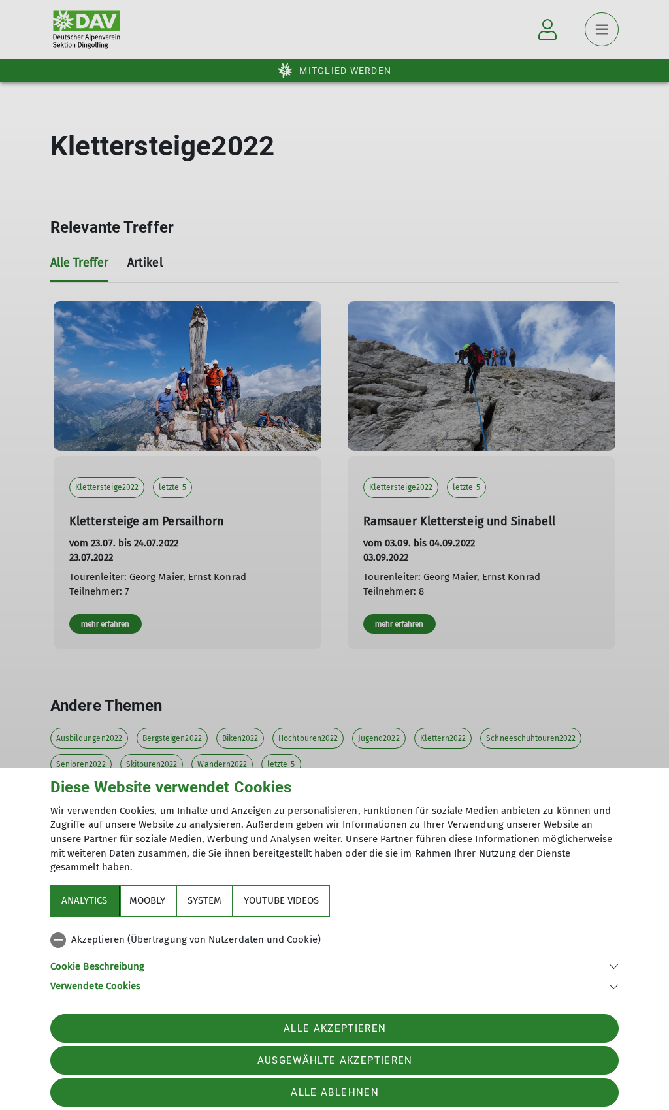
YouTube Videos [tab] (281, 900)
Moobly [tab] (147, 900)
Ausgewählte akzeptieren (335, 1060)
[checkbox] (334, 940)
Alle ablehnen (334, 1092)
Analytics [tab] (84, 900)
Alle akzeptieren (335, 1028)
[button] (334, 965)
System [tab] (204, 900)
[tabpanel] (334, 960)
